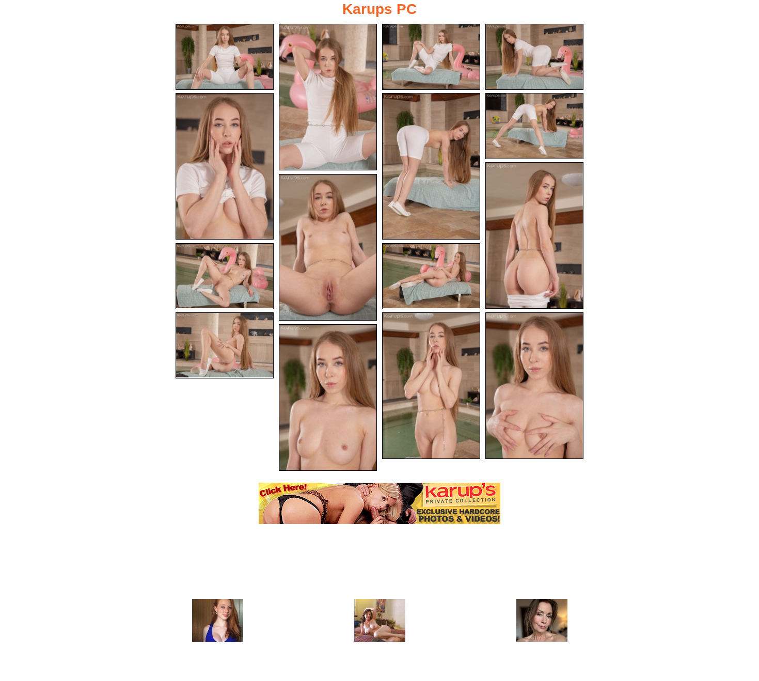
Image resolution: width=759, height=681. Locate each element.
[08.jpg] (534, 235)
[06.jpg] (431, 166)
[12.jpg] (225, 345)
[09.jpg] (328, 247)
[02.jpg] (328, 97)
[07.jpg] (534, 126)
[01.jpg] (225, 57)
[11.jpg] (431, 276)
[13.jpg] (431, 385)
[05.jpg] (225, 166)
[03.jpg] (431, 57)
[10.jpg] (225, 276)
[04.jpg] (534, 57)
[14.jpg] (534, 385)
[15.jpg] (328, 397)
